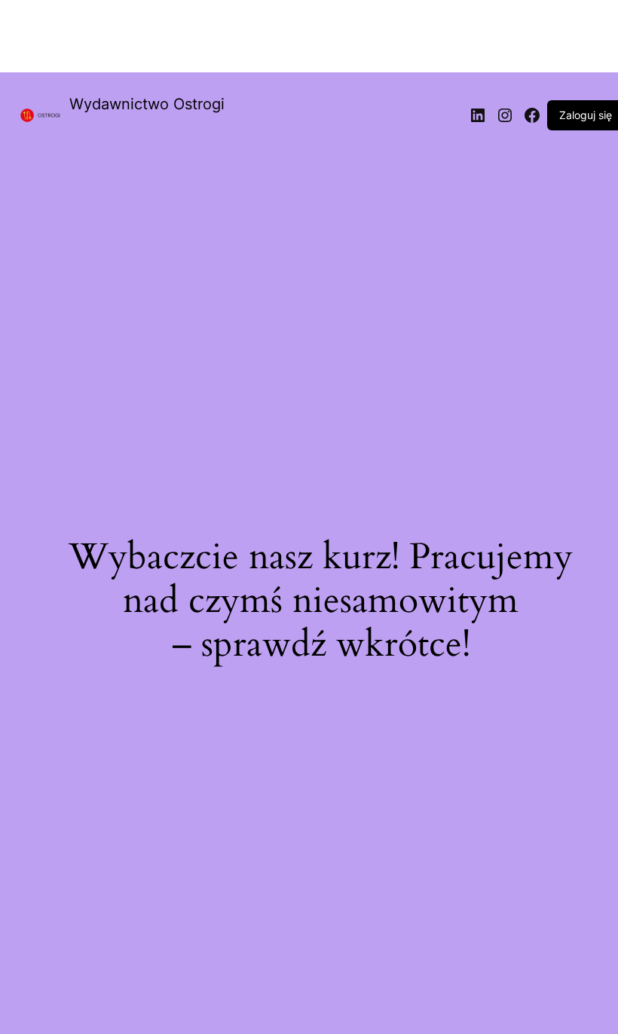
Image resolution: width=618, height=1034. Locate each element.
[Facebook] (532, 115)
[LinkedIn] (478, 115)
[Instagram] (505, 115)
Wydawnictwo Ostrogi (147, 104)
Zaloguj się (585, 115)
